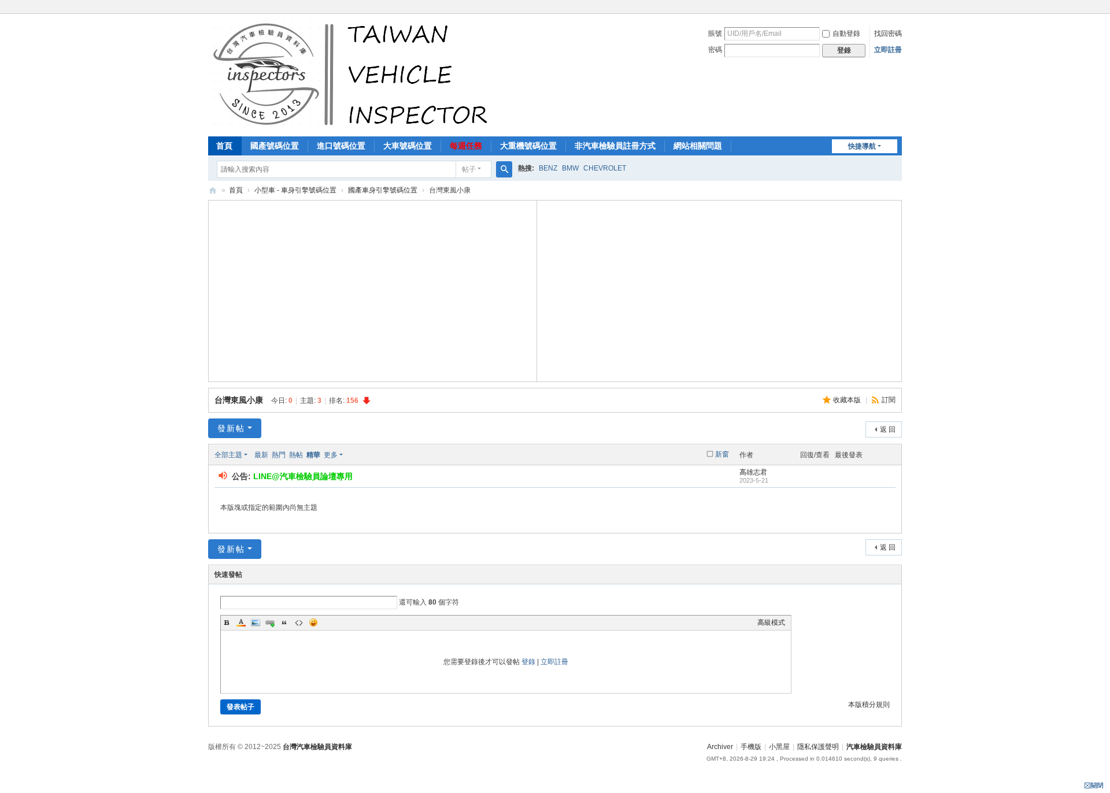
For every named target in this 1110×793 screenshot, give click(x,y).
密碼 (715, 50)
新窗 (722, 454)
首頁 (224, 145)
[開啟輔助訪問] (899, 8)
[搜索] (504, 169)
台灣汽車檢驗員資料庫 (317, 747)
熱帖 (296, 455)
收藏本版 (848, 400)
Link (270, 622)
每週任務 (466, 145)
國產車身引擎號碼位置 (382, 190)
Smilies (313, 622)
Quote (284, 622)
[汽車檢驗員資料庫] (353, 74)
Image (255, 622)
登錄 (528, 662)
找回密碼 (888, 33)
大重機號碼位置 (528, 145)
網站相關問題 (698, 145)
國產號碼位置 (274, 145)
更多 (331, 455)
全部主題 (228, 455)
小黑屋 (779, 747)
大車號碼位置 (407, 145)
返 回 (888, 429)
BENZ (548, 168)
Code (299, 622)
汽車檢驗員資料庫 (212, 190)
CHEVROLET (604, 168)
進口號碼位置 (341, 145)
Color (241, 622)
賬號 (715, 33)
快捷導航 (862, 146)
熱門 (279, 455)
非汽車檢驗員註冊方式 (615, 145)
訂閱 (889, 400)
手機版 (751, 747)
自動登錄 (846, 33)
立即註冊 (888, 50)
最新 (261, 455)
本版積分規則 (869, 705)
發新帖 (231, 428)
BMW (570, 168)
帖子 (469, 169)
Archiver (720, 747)
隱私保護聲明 (818, 747)
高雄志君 (753, 472)
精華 (313, 455)
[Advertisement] (373, 289)
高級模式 (771, 622)
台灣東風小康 (238, 400)
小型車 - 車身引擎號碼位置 (295, 190)
